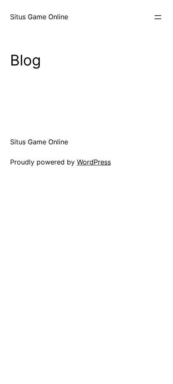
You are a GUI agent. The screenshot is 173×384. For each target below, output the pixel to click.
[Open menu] (158, 17)
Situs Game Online (39, 17)
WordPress (94, 162)
